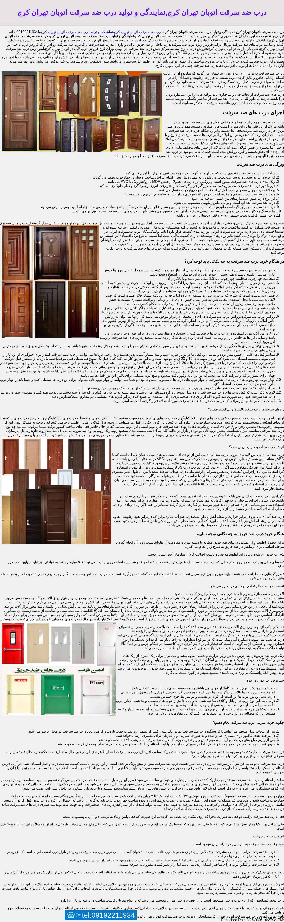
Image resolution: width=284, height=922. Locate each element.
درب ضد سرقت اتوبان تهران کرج (138, 32)
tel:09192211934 (108, 915)
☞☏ (101, 915)
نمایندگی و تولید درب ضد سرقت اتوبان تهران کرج (77, 32)
